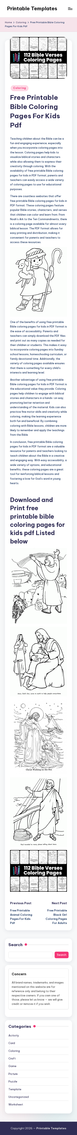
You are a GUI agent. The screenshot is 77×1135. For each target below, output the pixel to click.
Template (14, 1089)
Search (15, 944)
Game (12, 1066)
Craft (12, 1058)
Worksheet (15, 1104)
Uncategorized (18, 1097)
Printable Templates (32, 8)
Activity (13, 1035)
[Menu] (70, 8)
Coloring (19, 88)
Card (11, 1043)
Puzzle (12, 1081)
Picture (13, 1074)
